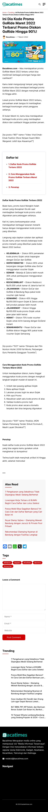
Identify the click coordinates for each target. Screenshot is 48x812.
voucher (8, 566)
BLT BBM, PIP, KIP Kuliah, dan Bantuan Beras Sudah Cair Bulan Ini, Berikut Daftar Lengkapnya (28, 709)
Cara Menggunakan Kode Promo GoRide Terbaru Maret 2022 (22, 177)
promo (38, 563)
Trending (11, 12)
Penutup (15, 187)
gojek (18, 563)
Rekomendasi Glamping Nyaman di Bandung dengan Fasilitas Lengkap (26, 692)
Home (4, 12)
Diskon (8, 563)
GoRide (28, 563)
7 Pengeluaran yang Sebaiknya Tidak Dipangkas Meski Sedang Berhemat (27, 660)
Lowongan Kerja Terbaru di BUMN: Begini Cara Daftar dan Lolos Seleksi (27, 668)
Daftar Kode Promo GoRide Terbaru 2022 (22, 166)
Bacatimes (10, 37)
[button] (40, 4)
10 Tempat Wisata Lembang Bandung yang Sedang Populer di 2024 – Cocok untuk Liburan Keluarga (28, 717)
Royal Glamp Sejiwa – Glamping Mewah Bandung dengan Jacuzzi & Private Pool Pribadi (23, 523)
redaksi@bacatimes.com (16, 758)
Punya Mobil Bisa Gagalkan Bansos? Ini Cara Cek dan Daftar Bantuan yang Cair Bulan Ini (23, 511)
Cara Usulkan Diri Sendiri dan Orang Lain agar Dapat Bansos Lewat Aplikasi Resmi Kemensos (27, 701)
